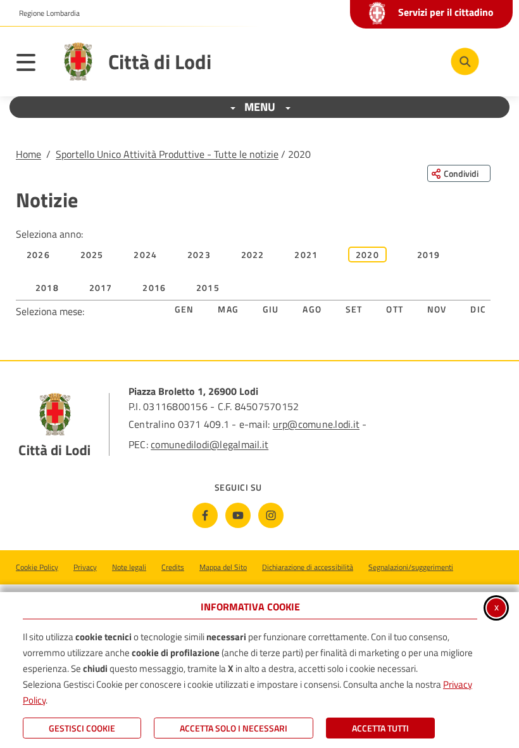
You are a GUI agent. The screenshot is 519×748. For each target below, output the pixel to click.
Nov (437, 309)
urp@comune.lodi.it (316, 424)
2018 (47, 287)
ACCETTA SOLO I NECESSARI (233, 728)
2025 (92, 254)
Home (28, 154)
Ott (394, 309)
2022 (253, 254)
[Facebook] (205, 515)
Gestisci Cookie (82, 728)
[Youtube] (238, 515)
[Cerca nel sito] (465, 62)
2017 (101, 287)
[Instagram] (271, 515)
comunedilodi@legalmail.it (209, 444)
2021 (306, 254)
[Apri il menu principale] (32, 65)
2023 (199, 254)
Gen (184, 309)
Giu (271, 309)
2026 (38, 254)
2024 (145, 254)
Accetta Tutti (380, 728)
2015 (208, 287)
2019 (429, 254)
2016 (154, 287)
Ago (312, 309)
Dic (478, 309)
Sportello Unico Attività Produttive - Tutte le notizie (167, 154)
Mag (228, 309)
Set (354, 309)
